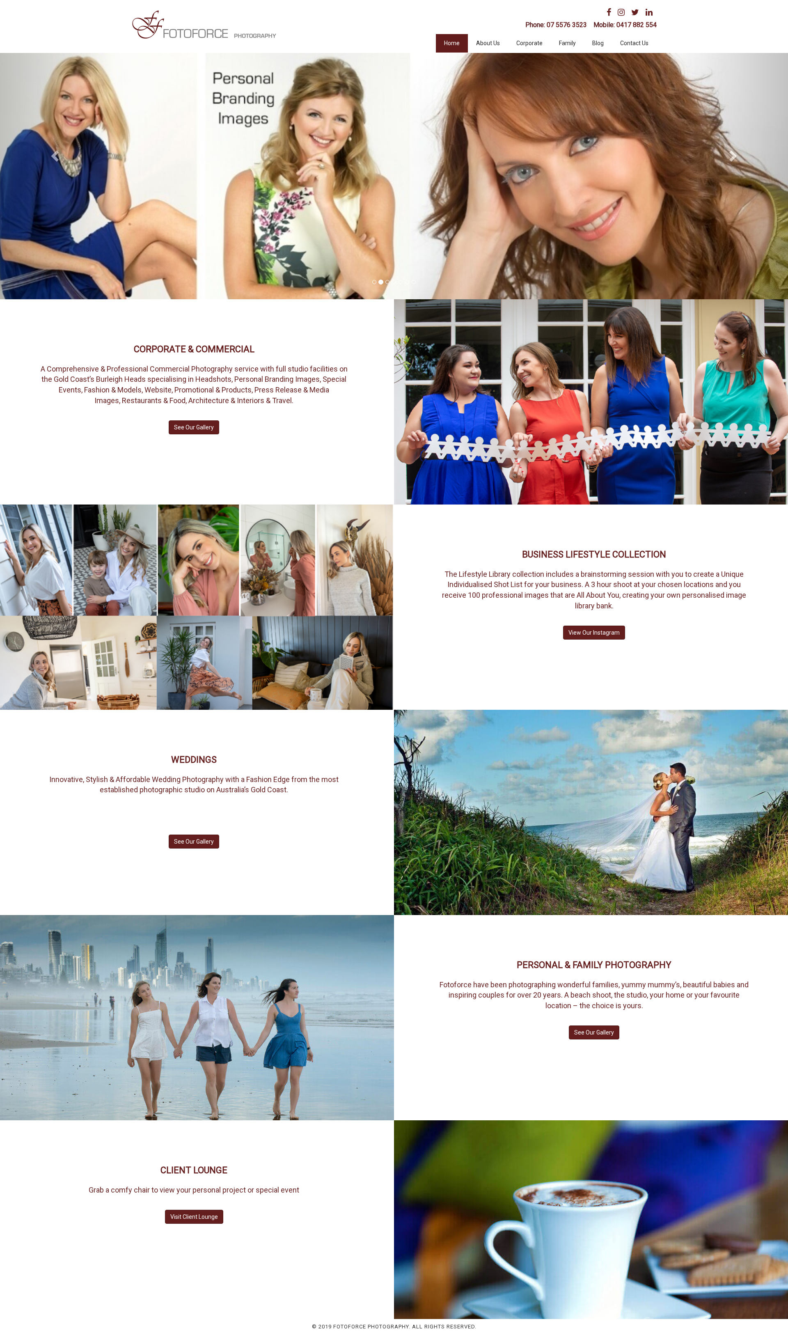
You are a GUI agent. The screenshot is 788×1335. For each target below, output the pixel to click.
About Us (488, 43)
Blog (598, 43)
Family (567, 43)
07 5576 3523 (567, 25)
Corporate (529, 43)
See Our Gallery (194, 427)
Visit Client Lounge (194, 1216)
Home (452, 43)
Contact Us (634, 43)
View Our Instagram (594, 632)
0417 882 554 (636, 25)
